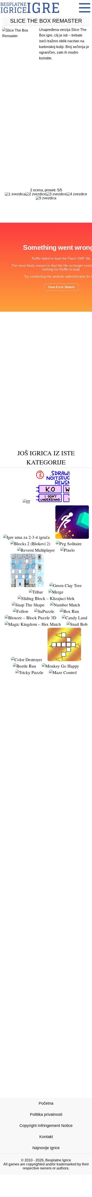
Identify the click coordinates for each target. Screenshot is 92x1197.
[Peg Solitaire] (69, 543)
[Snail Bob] (77, 624)
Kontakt (46, 1136)
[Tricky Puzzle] (29, 672)
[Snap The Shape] (28, 605)
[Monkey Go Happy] (60, 666)
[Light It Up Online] (72, 537)
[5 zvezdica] (46, 198)
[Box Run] (69, 611)
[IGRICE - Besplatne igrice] (30, 14)
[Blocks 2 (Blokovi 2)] (30, 543)
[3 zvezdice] (56, 194)
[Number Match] (65, 605)
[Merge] (55, 592)
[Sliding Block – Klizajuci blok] (46, 598)
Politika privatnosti (46, 1114)
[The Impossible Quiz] (52, 502)
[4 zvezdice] (77, 194)
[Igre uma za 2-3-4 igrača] (26, 537)
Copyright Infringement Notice (46, 1125)
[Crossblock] (64, 659)
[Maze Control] (63, 672)
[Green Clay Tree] (65, 585)
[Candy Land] (74, 617)
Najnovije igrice (46, 1148)
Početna (46, 1103)
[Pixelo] (67, 550)
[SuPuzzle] (44, 611)
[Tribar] (36, 592)
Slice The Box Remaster (46, 21)
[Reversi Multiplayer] (36, 550)
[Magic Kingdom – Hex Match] (33, 624)
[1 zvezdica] (15, 194)
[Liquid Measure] (27, 585)
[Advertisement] (46, 115)
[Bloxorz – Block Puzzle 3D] (30, 617)
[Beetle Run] (24, 666)
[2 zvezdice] (35, 194)
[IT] (26, 502)
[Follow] (21, 611)
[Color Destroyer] (26, 659)
